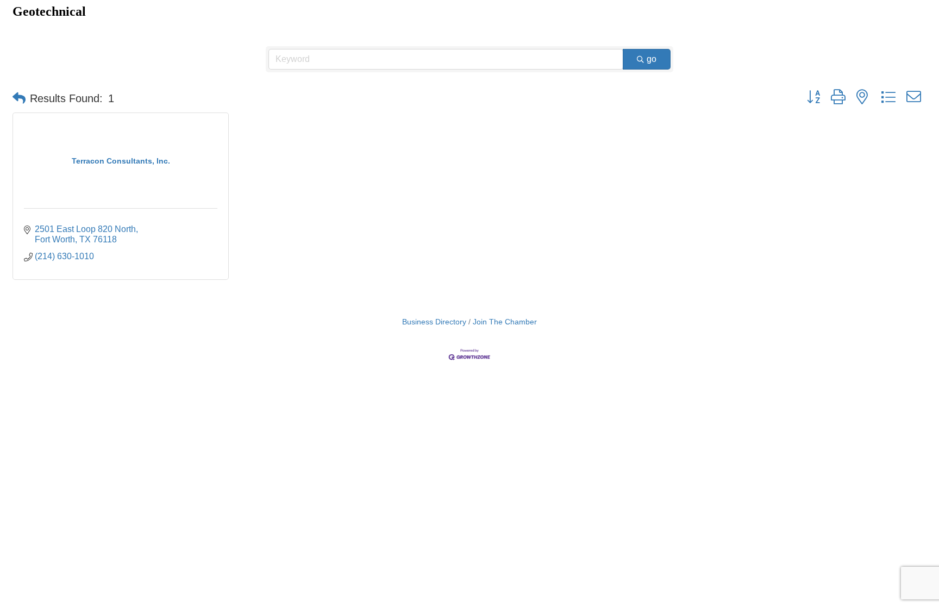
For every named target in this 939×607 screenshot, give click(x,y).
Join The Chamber (505, 322)
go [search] (651, 59)
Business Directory (434, 322)
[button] (19, 98)
